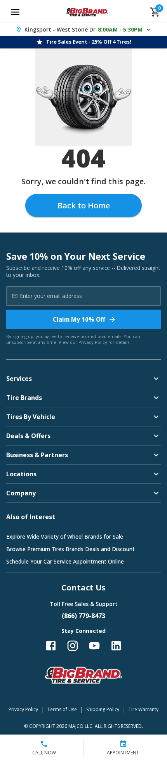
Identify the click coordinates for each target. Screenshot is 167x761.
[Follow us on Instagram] (72, 645)
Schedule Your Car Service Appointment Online (65, 561)
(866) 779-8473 (83, 615)
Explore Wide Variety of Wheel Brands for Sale (64, 536)
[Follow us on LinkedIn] (116, 645)
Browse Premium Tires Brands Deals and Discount (70, 549)
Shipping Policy (102, 709)
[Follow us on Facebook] (51, 645)
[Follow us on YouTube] (94, 645)
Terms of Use (62, 709)
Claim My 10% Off (79, 319)
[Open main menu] (15, 12)
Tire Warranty (143, 709)
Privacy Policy (92, 342)
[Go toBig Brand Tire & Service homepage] (87, 12)
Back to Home (83, 205)
